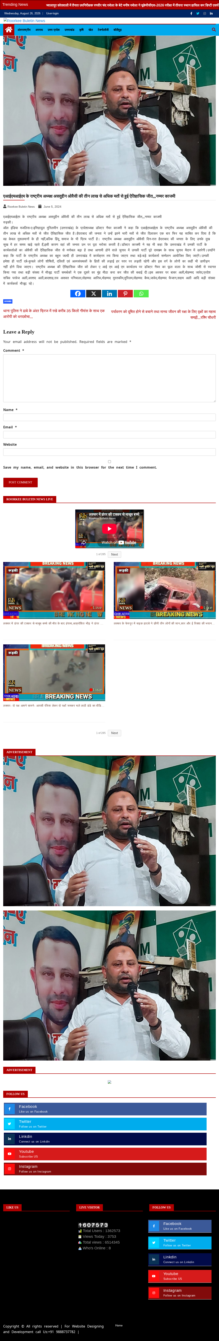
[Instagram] (205, 13)
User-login (52, 13)
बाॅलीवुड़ (118, 29)
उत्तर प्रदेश (54, 29)
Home (119, 1325)
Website (10, 444)
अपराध (39, 29)
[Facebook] (191, 13)
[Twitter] (198, 13)
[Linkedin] (211, 13)
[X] (93, 293)
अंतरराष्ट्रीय (24, 29)
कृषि (81, 29)
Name (10, 409)
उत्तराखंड (69, 29)
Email (10, 427)
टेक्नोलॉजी (103, 29)
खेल (91, 29)
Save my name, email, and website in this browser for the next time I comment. (80, 467)
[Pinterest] (125, 293)
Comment (13, 350)
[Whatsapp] (141, 293)
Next (114, 554)
